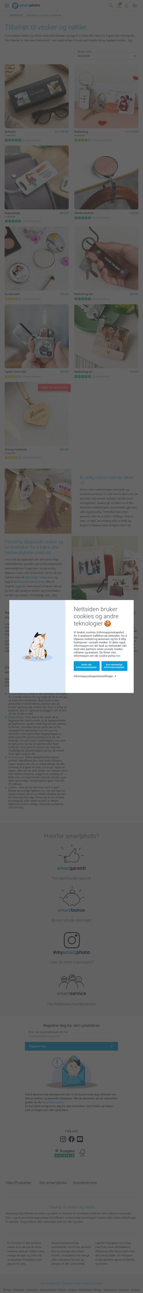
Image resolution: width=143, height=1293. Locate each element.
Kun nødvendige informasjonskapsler (114, 666)
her (118, 655)
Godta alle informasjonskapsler (86, 666)
